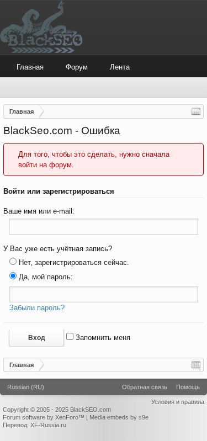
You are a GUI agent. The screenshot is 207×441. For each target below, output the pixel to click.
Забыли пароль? (37, 308)
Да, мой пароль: (45, 277)
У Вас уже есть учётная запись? (57, 249)
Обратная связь (144, 387)
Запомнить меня (101, 337)
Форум (77, 67)
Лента (120, 67)
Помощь (188, 387)
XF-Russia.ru (48, 425)
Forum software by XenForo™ (44, 417)
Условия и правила (177, 402)
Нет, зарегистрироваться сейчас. (73, 262)
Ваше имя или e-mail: (39, 211)
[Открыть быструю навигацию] (196, 111)
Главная (30, 67)
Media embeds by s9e (118, 417)
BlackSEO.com (90, 409)
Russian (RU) (25, 387)
